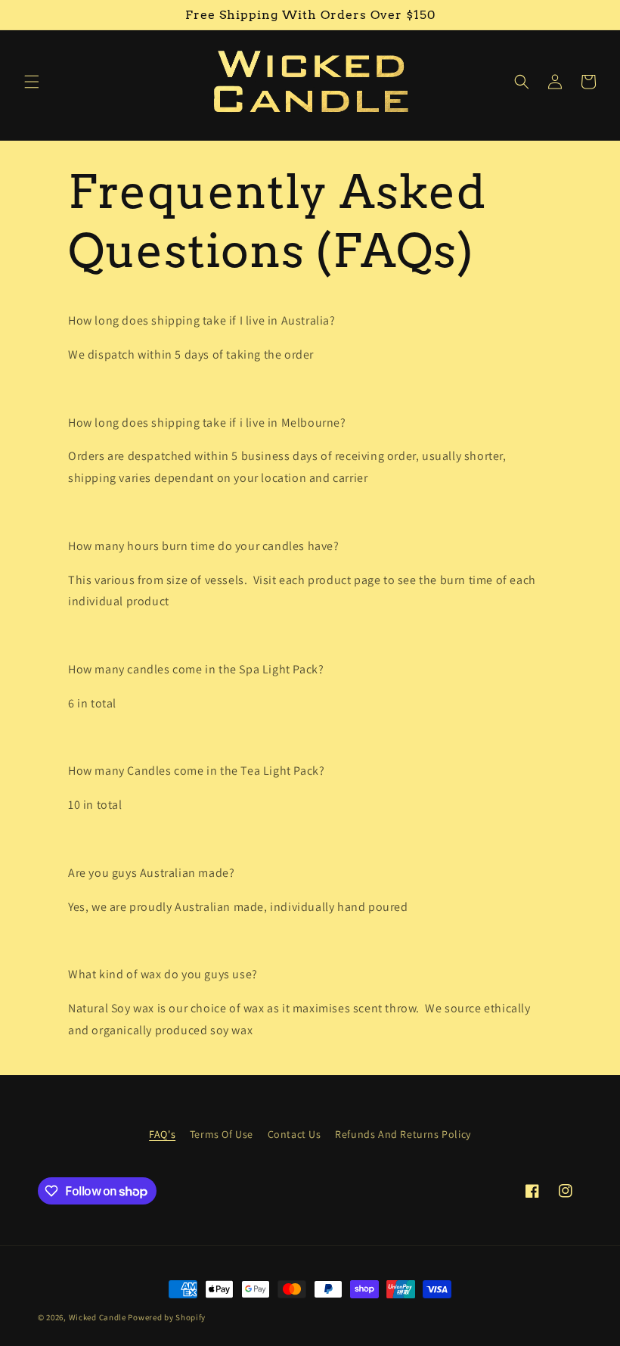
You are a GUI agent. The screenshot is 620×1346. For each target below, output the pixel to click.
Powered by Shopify (167, 1317)
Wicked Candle (97, 1317)
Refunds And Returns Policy (403, 1134)
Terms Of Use (221, 1134)
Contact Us (294, 1134)
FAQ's (162, 1134)
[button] (31, 81)
